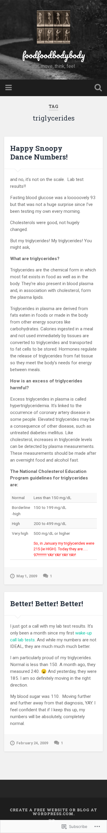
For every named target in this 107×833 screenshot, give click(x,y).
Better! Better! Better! (46, 603)
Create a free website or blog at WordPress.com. (53, 811)
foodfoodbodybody (53, 55)
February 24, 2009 (32, 743)
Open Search (97, 88)
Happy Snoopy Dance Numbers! (39, 152)
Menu (9, 87)
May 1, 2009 (26, 576)
